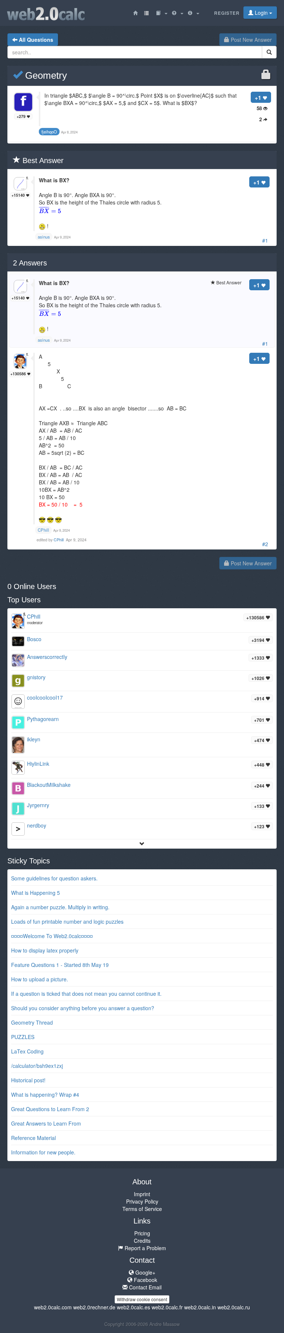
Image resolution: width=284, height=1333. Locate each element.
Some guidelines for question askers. (54, 878)
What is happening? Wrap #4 (45, 1094)
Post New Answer (250, 39)
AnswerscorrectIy (47, 656)
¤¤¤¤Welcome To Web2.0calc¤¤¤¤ (52, 936)
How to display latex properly (44, 950)
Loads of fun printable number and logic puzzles (67, 921)
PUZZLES (22, 1037)
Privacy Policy (142, 1201)
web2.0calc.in (200, 1307)
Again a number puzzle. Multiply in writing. (60, 907)
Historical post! (28, 1080)
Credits (142, 1240)
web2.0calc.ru (233, 1307)
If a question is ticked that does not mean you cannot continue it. (86, 993)
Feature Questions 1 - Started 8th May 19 (60, 964)
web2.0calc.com (53, 1307)
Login (261, 12)
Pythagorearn (43, 719)
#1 (265, 240)
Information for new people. (43, 1152)
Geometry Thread (32, 1022)
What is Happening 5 (35, 892)
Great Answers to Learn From (46, 1123)
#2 (265, 544)
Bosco (34, 639)
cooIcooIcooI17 (45, 697)
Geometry (45, 75)
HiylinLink (38, 763)
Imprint (142, 1194)
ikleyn (33, 739)
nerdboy (36, 825)
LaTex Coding (27, 1051)
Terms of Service (142, 1208)
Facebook (144, 1279)
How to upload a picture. (39, 979)
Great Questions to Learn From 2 (50, 1109)
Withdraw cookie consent (142, 1299)
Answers (30, 263)
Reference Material (33, 1137)
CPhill (59, 539)
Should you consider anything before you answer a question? (82, 1008)
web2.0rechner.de (94, 1307)
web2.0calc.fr (167, 1307)
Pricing (142, 1233)
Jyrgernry (38, 805)
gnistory (36, 677)
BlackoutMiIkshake (49, 784)
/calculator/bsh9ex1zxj (37, 1065)
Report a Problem (144, 1248)
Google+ (144, 1272)
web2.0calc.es (133, 1307)
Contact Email (145, 1287)
